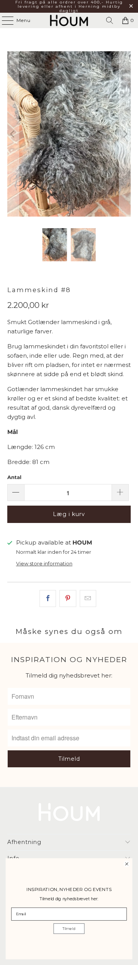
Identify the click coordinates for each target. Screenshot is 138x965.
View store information (44, 564)
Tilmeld (69, 928)
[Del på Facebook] (47, 598)
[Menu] (4, 20)
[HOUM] (69, 20)
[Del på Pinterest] (67, 598)
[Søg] (109, 20)
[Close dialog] (126, 864)
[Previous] (13, 134)
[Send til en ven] (88, 598)
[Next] (125, 134)
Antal (14, 477)
